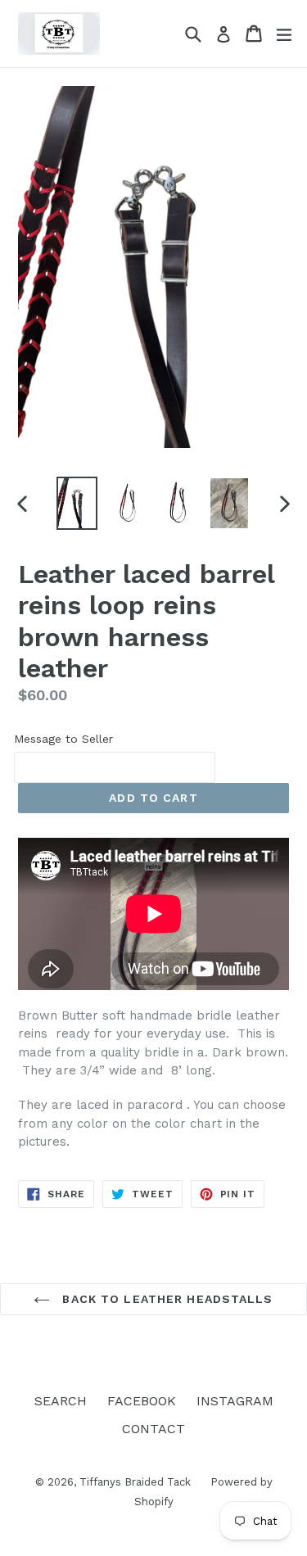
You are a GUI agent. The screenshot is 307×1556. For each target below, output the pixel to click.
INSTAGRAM (234, 1401)
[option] (77, 503)
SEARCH (60, 1401)
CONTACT (153, 1428)
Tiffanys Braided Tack (136, 1482)
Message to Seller (63, 738)
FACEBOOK (141, 1401)
